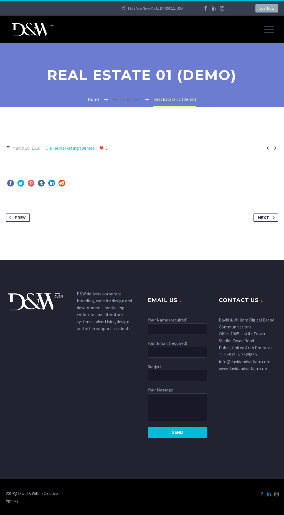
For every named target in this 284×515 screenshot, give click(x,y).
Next (263, 217)
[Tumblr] (41, 183)
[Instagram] (222, 8)
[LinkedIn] (214, 8)
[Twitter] (20, 183)
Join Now (266, 8)
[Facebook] (205, 8)
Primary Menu (269, 29)
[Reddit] (62, 183)
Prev (20, 217)
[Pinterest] (31, 183)
